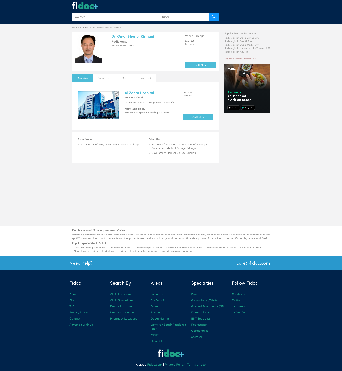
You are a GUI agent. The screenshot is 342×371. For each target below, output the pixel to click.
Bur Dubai (157, 300)
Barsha (155, 312)
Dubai (85, 28)
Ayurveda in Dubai (251, 248)
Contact (74, 318)
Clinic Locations (120, 294)
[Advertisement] (247, 168)
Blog (72, 300)
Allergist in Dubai (120, 248)
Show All (156, 341)
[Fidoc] (85, 5)
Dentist (196, 294)
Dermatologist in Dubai (148, 248)
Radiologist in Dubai (114, 251)
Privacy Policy (78, 312)
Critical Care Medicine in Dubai (184, 248)
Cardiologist (199, 330)
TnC (72, 306)
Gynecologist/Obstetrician (208, 300)
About (73, 294)
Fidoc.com (154, 364)
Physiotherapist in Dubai (221, 248)
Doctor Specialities (122, 312)
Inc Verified (239, 312)
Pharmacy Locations (123, 318)
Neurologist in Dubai (86, 251)
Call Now (201, 65)
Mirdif (154, 335)
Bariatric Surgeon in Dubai (177, 251)
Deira (154, 306)
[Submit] (214, 17)
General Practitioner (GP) (208, 306)
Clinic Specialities (121, 300)
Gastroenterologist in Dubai (90, 248)
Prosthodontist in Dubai (143, 251)
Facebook (238, 294)
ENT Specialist (200, 318)
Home (75, 28)
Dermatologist (201, 312)
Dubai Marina (160, 318)
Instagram (238, 306)
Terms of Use (196, 364)
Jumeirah (157, 294)
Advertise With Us (81, 324)
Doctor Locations (121, 306)
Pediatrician (199, 324)
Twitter (236, 300)
